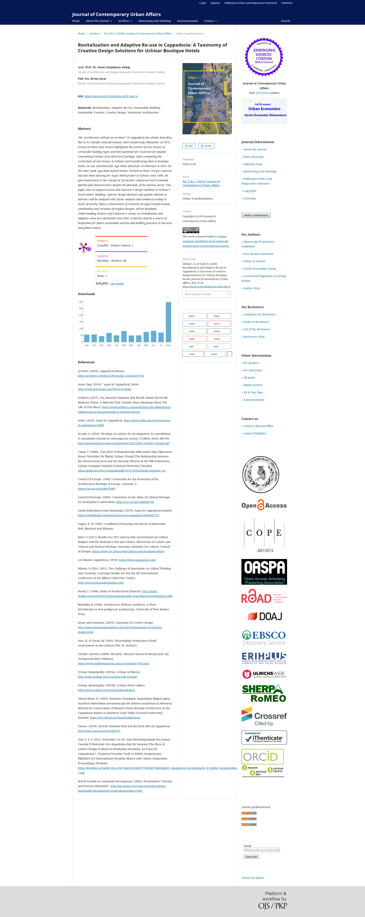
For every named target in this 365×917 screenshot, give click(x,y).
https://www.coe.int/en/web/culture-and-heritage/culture (128, 551)
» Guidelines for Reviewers (258, 314)
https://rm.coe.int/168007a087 (97, 488)
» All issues (249, 377)
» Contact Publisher (253, 433)
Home (76, 21)
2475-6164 (262, 93)
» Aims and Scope (252, 156)
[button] (194, 316)
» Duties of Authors (253, 261)
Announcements (187, 21)
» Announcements (252, 399)
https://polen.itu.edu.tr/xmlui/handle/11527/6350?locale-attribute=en (121, 470)
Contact (209, 21)
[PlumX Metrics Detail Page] (83, 247)
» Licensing (248, 198)
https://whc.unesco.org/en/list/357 (99, 731)
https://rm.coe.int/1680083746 (135, 502)
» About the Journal (254, 149)
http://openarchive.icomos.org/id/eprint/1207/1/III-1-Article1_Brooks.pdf (123, 443)
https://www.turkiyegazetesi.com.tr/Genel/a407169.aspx (113, 663)
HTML (208, 146)
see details (117, 283)
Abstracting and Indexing (154, 21)
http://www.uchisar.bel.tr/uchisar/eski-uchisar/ (107, 677)
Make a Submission (256, 215)
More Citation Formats (198, 294)
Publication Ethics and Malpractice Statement (251, 3)
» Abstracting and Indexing (258, 171)
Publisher (287, 3)
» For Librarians (251, 370)
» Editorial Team (252, 164)
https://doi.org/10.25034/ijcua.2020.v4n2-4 (111, 96)
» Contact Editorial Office (257, 426)
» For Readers (250, 363)
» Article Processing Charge (258, 268)
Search (285, 21)
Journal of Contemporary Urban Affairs (116, 14)
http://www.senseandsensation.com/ (101, 582)
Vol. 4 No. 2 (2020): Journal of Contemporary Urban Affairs (138, 33)
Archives (124, 21)
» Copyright (248, 191)
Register (215, 3)
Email (247, 846)
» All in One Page (252, 392)
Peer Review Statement (258, 254)
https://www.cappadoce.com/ (137, 560)
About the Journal (98, 21)
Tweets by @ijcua (252, 878)
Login (202, 3)
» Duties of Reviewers (255, 322)
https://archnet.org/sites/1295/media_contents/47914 (111, 376)
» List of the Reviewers (255, 329)
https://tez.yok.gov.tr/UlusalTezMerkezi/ (115, 717)
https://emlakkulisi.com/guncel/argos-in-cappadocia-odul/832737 (118, 515)
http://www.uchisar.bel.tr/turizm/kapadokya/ (106, 690)
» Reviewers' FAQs (252, 336)
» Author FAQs (250, 288)
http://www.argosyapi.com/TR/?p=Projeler (104, 389)
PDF (190, 146)
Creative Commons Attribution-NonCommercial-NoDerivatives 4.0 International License (205, 241)
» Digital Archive (252, 385)
